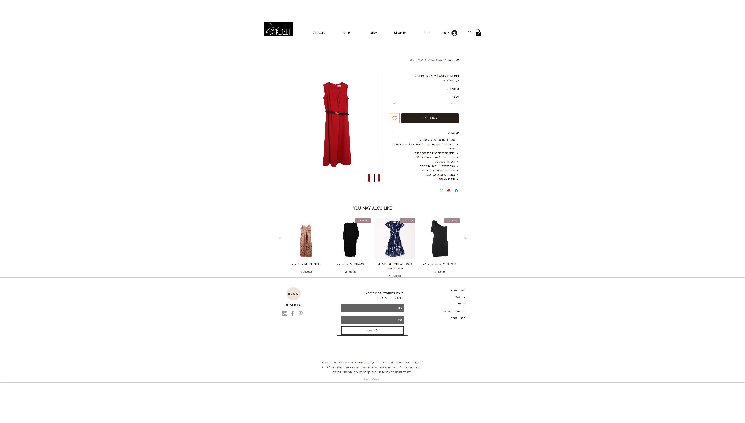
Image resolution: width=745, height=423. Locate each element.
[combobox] (424, 103)
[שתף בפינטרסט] (449, 190)
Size (455, 96)
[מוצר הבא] (279, 238)
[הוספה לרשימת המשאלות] (395, 118)
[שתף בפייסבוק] (456, 190)
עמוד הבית (453, 60)
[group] (372, 248)
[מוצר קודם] (465, 238)
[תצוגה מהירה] (305, 238)
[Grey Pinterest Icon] (300, 313)
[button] (478, 32)
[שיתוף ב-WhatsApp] (441, 190)
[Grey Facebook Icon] (292, 313)
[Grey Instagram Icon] (284, 313)
